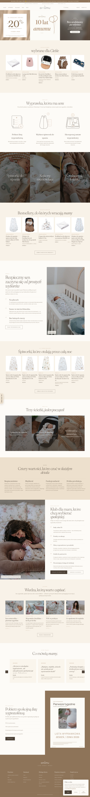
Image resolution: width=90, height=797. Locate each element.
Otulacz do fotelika (58, 779)
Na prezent (17, 7)
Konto (78, 7)
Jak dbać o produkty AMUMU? (13, 775)
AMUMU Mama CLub (11, 782)
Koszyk (84, 7)
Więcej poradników (45, 634)
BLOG (27, 7)
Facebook (72, 775)
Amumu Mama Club (61, 3)
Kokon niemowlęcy (58, 782)
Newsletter (10, 779)
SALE (23, 7)
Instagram (72, 778)
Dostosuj (75, 792)
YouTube (71, 776)
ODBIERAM (10, 738)
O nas (24, 775)
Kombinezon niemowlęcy (59, 775)
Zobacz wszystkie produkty (45, 252)
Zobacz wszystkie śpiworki (45, 391)
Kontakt (24, 782)
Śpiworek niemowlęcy (58, 786)
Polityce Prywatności (71, 788)
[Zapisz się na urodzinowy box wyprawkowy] (75, 25)
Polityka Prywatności (27, 779)
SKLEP (4, 7)
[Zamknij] (88, 1)
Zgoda (68, 792)
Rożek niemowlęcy (58, 784)
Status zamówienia (42, 786)
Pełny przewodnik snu (14, 327)
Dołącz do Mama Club (58, 572)
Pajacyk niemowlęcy (58, 777)
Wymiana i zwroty (42, 779)
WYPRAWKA (10, 7)
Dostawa (40, 777)
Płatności (40, 775)
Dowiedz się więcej (75, 572)
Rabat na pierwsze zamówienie (31, 3)
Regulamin (25, 777)
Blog (8, 777)
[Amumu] (45, 7)
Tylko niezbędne (83, 792)
